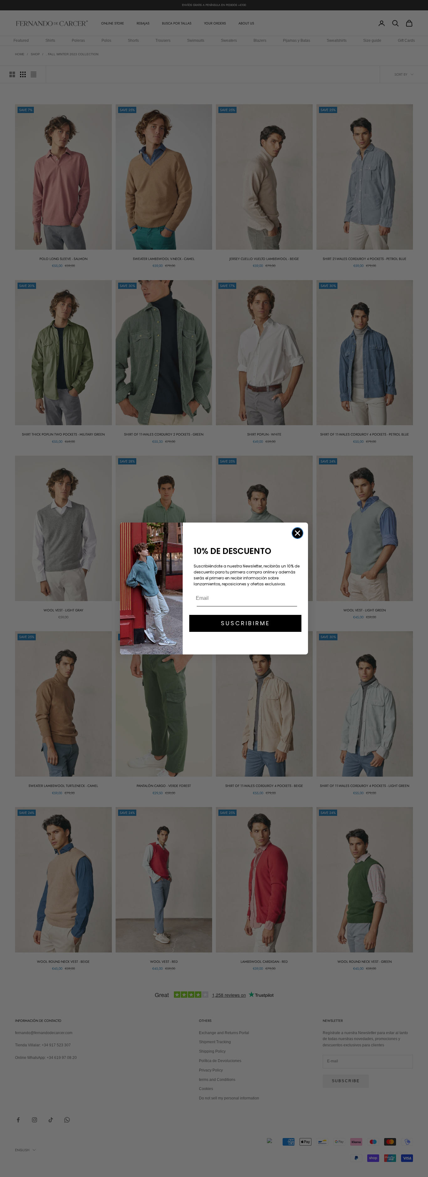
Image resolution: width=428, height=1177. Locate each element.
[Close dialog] (297, 533)
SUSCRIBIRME (245, 623)
